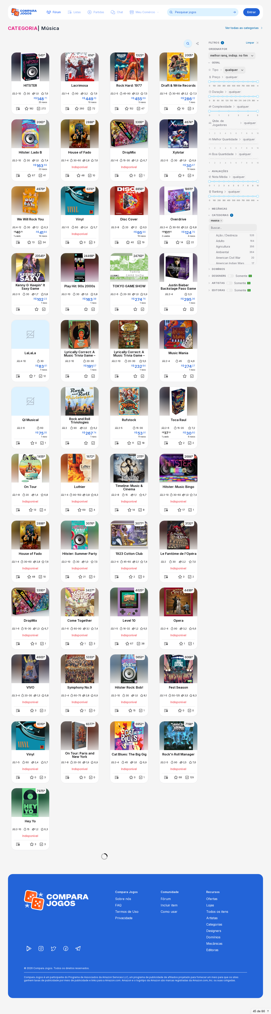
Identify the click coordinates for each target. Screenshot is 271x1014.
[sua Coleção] (44, 309)
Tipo (225, 69)
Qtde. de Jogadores (234, 123)
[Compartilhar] (197, 43)
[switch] (231, 276)
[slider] (209, 81)
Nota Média (228, 176)
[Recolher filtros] (257, 42)
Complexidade (230, 106)
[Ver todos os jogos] (234, 12)
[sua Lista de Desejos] (36, 309)
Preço (224, 77)
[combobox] (232, 55)
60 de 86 (259, 1011)
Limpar (250, 42)
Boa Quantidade (231, 154)
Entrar (251, 12)
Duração (226, 91)
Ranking (226, 191)
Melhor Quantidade (233, 139)
